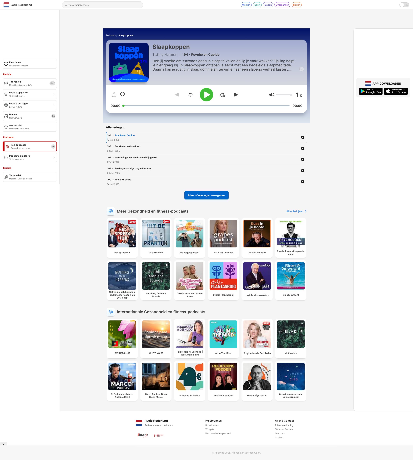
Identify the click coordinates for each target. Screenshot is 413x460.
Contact (279, 437)
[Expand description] (301, 69)
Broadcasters (212, 425)
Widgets (209, 429)
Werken (246, 4)
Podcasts (111, 35)
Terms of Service (284, 429)
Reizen (296, 4)
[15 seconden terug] (190, 94)
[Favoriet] (122, 94)
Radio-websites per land (218, 433)
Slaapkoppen (125, 35)
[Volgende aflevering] (235, 94)
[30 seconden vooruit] (222, 94)
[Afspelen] (206, 94)
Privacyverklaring (284, 425)
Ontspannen (282, 4)
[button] (271, 94)
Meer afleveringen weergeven (206, 195)
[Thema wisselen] (404, 4)
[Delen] (114, 94)
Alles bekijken (294, 211)
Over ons (280, 433)
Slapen (268, 4)
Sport (257, 4)
